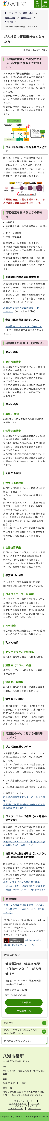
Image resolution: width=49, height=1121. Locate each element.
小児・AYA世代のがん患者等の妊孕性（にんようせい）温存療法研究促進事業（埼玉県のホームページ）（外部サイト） (24, 885)
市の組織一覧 (24, 1010)
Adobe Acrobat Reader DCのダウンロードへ (23, 942)
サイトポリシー (15, 1108)
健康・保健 (10, 17)
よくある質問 (24, 1002)
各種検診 (9, 22)
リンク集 (35, 1103)
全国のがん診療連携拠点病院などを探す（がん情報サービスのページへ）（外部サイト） (24, 909)
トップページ (11, 13)
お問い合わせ (34, 1108)
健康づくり (26, 17)
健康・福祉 (28, 13)
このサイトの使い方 (24, 1106)
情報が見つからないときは (18, 1040)
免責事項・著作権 (17, 1103)
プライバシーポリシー (24, 1101)
